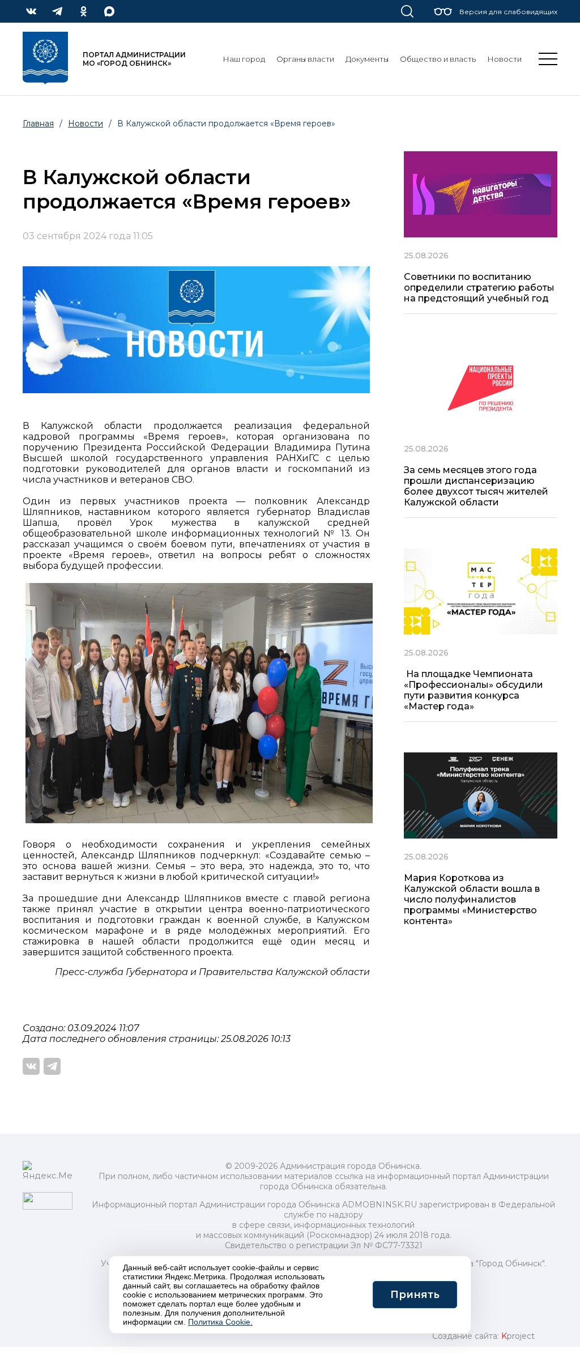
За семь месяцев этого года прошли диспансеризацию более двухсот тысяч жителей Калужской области (476, 486)
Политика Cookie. (220, 1321)
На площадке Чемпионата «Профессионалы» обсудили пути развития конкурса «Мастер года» (473, 690)
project (518, 1336)
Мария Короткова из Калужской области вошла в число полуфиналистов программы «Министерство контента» (472, 899)
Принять (415, 1294)
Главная (38, 123)
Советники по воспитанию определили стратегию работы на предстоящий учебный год (479, 287)
